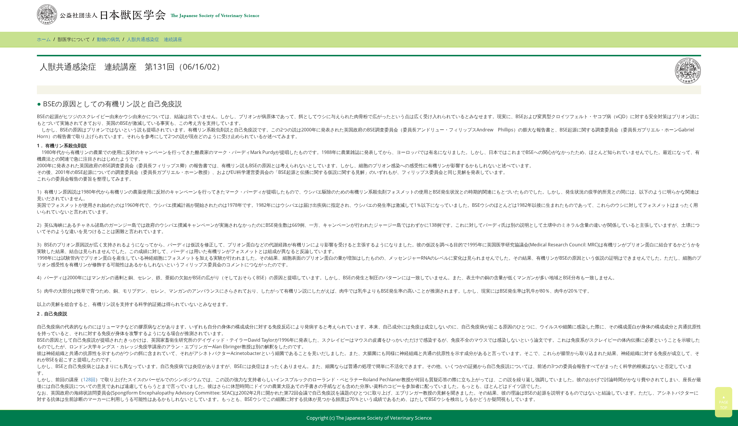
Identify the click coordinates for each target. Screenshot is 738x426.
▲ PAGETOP (723, 402)
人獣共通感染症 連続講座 (154, 39)
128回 (89, 379)
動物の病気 (108, 39)
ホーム (44, 39)
